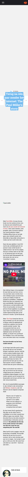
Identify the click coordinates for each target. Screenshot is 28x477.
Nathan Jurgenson (11, 388)
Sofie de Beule (15, 470)
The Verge (9, 318)
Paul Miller (9, 221)
